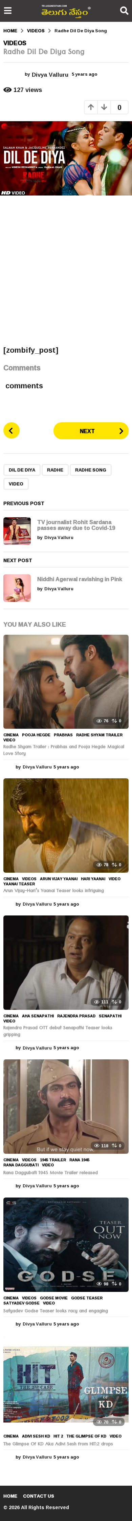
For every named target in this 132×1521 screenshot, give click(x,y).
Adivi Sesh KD (36, 1436)
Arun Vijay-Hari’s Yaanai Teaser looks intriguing (53, 891)
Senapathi (110, 1016)
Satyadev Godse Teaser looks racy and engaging (55, 1311)
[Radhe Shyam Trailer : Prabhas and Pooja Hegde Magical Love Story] (66, 682)
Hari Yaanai (93, 879)
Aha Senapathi (38, 1016)
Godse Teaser (87, 1298)
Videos (14, 42)
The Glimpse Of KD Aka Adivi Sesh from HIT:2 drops (58, 1444)
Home (10, 1496)
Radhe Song (90, 470)
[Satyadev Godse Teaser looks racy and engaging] (66, 1245)
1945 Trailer (53, 1160)
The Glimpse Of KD (86, 1436)
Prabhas (63, 735)
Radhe (55, 470)
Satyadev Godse (21, 1303)
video (16, 484)
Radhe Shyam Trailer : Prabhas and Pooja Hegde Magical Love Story (63, 751)
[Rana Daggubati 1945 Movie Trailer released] (66, 1106)
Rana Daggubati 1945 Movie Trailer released (50, 1173)
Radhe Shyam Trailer (99, 735)
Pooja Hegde (36, 735)
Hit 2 (58, 1436)
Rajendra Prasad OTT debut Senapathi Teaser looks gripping (57, 1032)
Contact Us (38, 1496)
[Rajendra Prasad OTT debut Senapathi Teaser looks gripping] (66, 962)
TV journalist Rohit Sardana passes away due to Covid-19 (76, 525)
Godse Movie (54, 1298)
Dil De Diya (22, 470)
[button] (7, 11)
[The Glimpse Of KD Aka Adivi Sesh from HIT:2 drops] (66, 1383)
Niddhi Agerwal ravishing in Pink (79, 579)
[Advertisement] (66, 270)
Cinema (11, 735)
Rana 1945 (79, 1160)
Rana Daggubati (21, 1165)
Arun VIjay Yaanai (59, 879)
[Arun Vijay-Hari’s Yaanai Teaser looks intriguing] (66, 825)
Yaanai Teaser (19, 884)
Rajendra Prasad (76, 1016)
